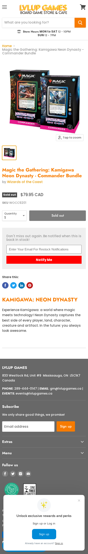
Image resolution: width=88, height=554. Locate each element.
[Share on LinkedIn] (21, 285)
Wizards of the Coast (25, 182)
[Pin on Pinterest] (29, 285)
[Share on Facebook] (5, 285)
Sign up (66, 426)
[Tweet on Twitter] (13, 285)
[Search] (80, 23)
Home (7, 46)
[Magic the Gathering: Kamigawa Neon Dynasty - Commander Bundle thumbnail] (9, 153)
